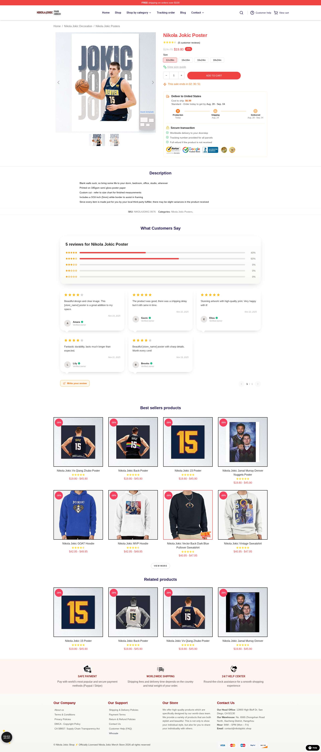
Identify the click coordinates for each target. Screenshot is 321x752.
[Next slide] (152, 82)
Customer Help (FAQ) (120, 728)
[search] (241, 12)
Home (57, 26)
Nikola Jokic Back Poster (133, 470)
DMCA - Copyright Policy (67, 724)
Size (165, 54)
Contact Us (115, 724)
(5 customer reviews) (189, 42)
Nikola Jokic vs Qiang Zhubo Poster (78, 470)
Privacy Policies (63, 719)
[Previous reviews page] (241, 384)
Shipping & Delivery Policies (123, 710)
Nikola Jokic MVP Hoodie (133, 543)
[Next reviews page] (258, 384)
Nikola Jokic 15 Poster (188, 470)
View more (160, 566)
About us (59, 710)
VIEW (78, 463)
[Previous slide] (58, 82)
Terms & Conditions (65, 714)
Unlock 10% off (6, 737)
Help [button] (315, 748)
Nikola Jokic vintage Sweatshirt (243, 543)
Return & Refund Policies (122, 719)
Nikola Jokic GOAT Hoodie (78, 543)
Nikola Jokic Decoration (78, 26)
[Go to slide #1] (97, 140)
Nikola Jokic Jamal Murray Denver (243, 640)
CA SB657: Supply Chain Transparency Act (77, 728)
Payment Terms (117, 714)
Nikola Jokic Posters (108, 26)
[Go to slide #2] (114, 140)
